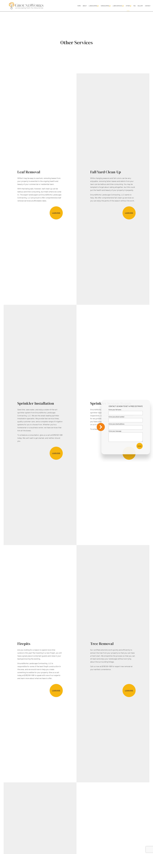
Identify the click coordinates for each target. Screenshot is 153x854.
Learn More (56, 213)
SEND (139, 446)
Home (79, 5)
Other (128, 5)
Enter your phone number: (117, 417)
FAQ (134, 5)
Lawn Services (117, 5)
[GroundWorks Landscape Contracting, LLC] (26, 5)
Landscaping (93, 5)
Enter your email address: (117, 424)
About (85, 5)
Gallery (140, 5)
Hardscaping (105, 5)
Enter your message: (115, 431)
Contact (147, 5)
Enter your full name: (115, 409)
